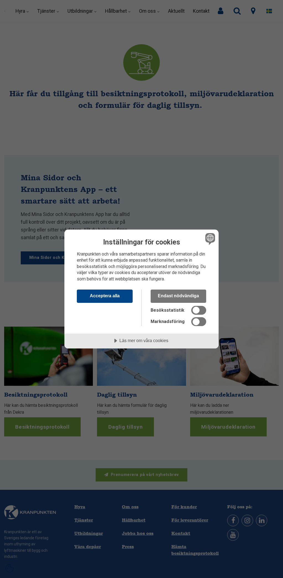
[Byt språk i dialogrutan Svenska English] (209, 239)
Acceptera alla (105, 295)
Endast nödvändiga (178, 295)
